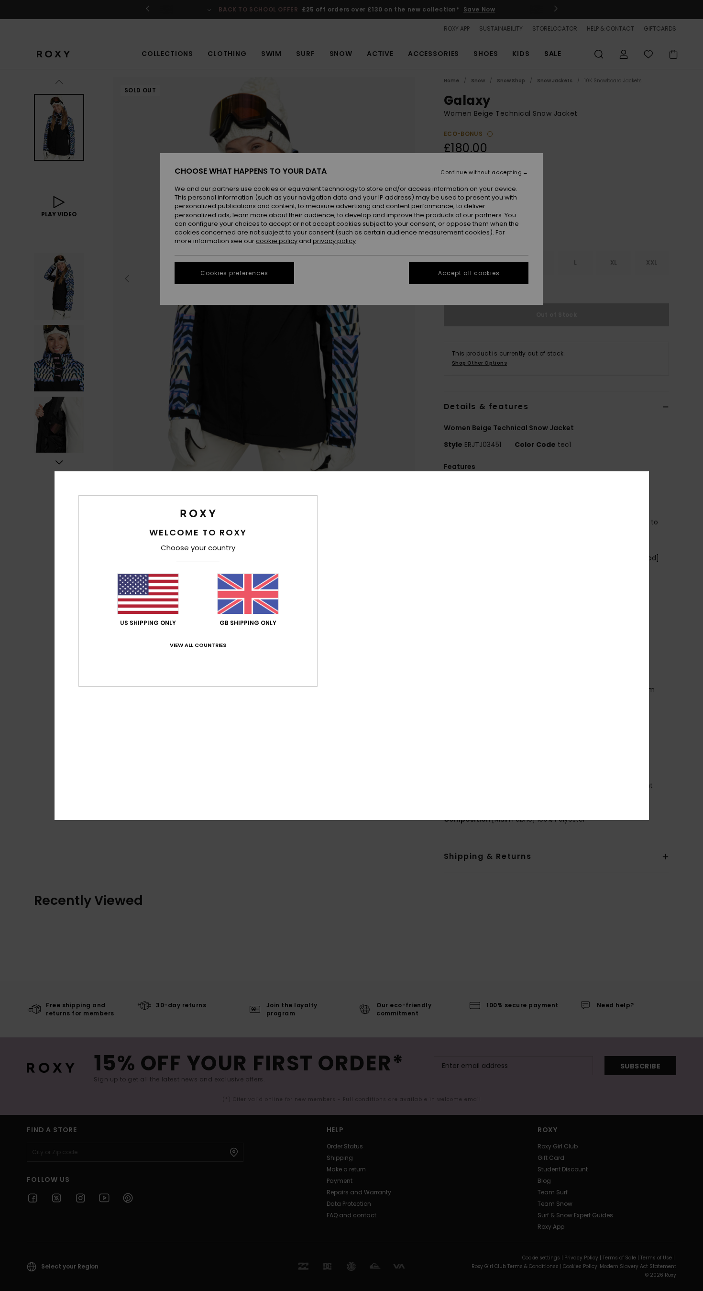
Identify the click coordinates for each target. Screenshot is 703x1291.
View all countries (198, 645)
